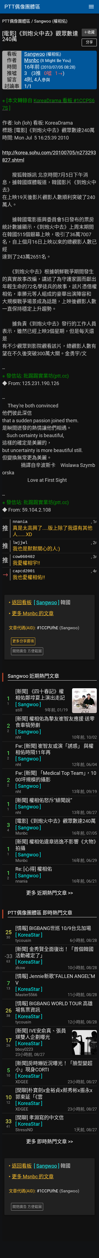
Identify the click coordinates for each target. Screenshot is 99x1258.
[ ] (28, 704)
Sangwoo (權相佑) (50, 21)
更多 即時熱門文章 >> (49, 1141)
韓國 (39, 602)
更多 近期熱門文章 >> (49, 893)
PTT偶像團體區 (16, 21)
